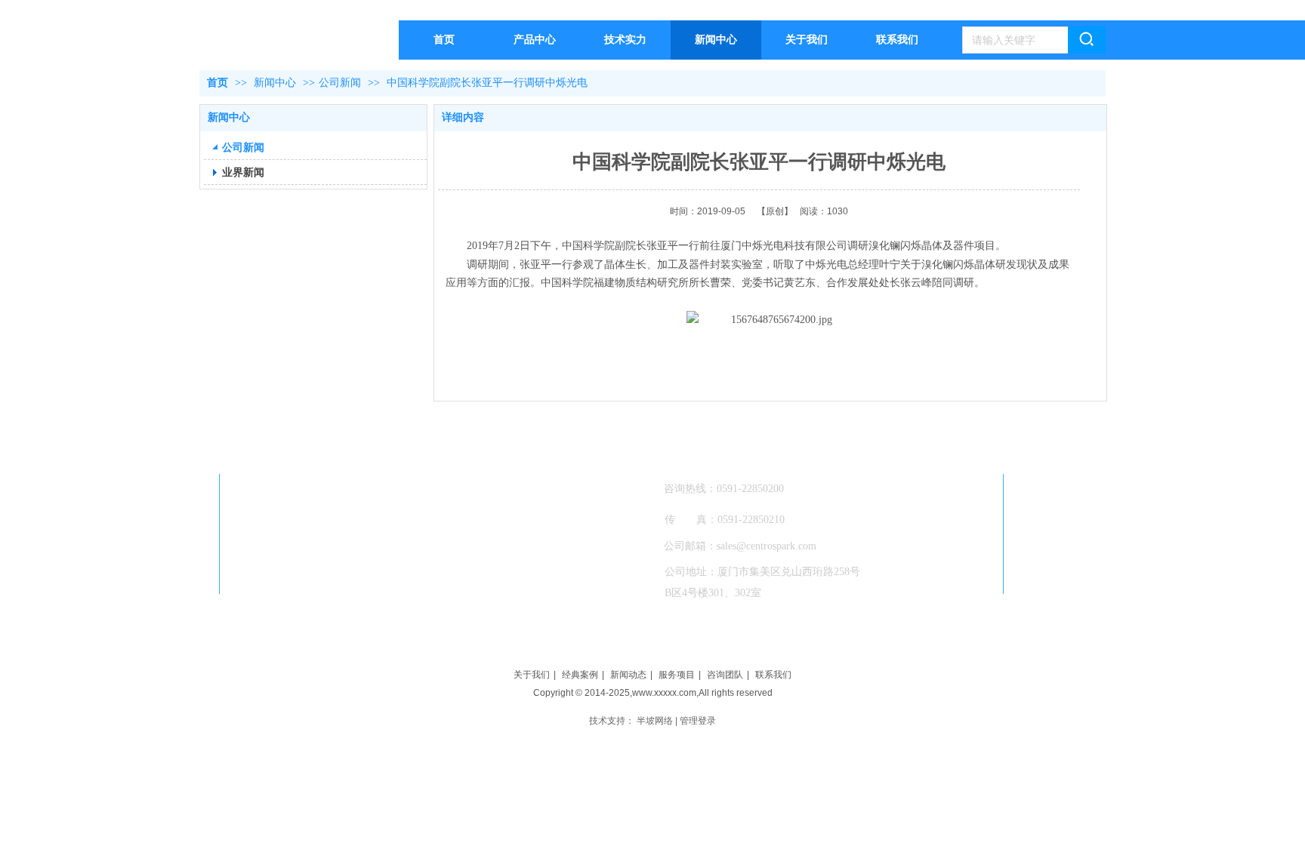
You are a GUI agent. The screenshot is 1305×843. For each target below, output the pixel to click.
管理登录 (698, 720)
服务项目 (677, 674)
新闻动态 (628, 674)
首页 (217, 82)
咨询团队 (725, 674)
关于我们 (532, 674)
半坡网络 (655, 720)
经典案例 (580, 674)
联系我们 (773, 674)
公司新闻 (340, 82)
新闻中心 (276, 82)
